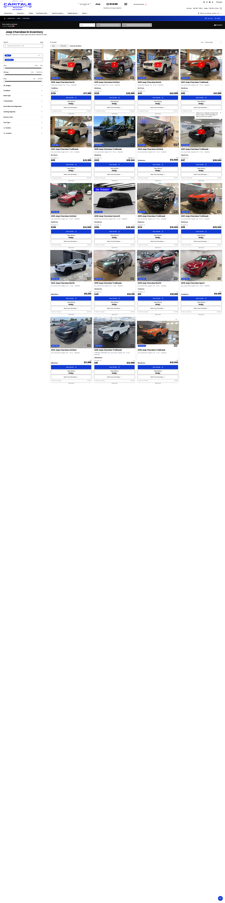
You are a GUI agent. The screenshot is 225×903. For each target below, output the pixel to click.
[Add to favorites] (89, 52)
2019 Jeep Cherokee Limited (106, 82)
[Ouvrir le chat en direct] (220, 898)
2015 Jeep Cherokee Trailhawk (151, 350)
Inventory (20, 13)
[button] (39, 55)
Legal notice (71, 113)
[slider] (4, 68)
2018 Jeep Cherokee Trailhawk (108, 149)
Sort (202, 42)
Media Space (72, 13)
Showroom (8, 13)
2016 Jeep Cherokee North (63, 82)
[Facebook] (204, 2)
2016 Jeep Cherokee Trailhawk (151, 216)
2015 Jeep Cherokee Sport (192, 283)
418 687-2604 (198, 8)
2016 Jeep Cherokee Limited (63, 216)
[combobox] (87, 25)
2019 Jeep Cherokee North (149, 82)
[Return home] (4, 18)
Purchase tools (41, 13)
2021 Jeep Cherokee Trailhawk (194, 82)
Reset (41, 42)
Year (5, 65)
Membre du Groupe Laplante (112, 8)
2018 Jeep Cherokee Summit (107, 216)
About (84, 13)
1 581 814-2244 (214, 8)
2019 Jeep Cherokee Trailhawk (108, 283)
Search (6, 42)
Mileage (6, 72)
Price (5, 79)
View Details (70, 98)
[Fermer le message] (220, 113)
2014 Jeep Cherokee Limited (150, 149)
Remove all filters (75, 46)
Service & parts (57, 13)
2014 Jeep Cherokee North (63, 283)
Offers (31, 13)
